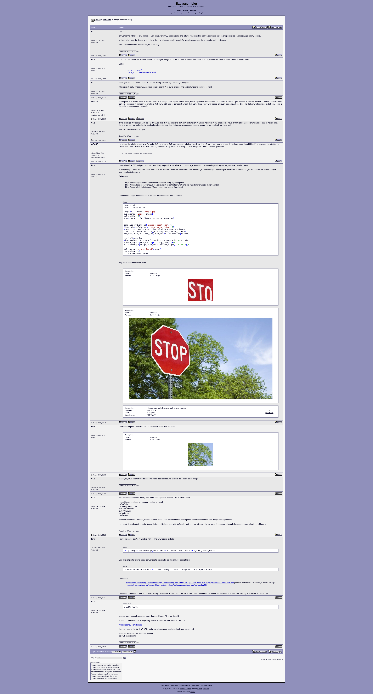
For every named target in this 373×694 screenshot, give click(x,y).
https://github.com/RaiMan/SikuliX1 (141, 72)
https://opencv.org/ (134, 70)
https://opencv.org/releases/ (130, 625)
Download (174, 685)
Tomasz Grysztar (185, 688)
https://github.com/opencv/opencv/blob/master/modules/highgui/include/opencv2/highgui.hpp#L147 (167, 585)
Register (193, 10)
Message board (206, 685)
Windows (107, 20)
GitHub (199, 688)
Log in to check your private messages (184, 13)
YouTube (206, 688)
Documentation (185, 685)
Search (185, 10)
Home (179, 10)
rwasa (193, 692)
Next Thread (277, 659)
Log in (201, 13)
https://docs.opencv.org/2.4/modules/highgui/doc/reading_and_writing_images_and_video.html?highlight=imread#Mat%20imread (180, 583)
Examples (195, 685)
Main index (165, 685)
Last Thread (266, 659)
